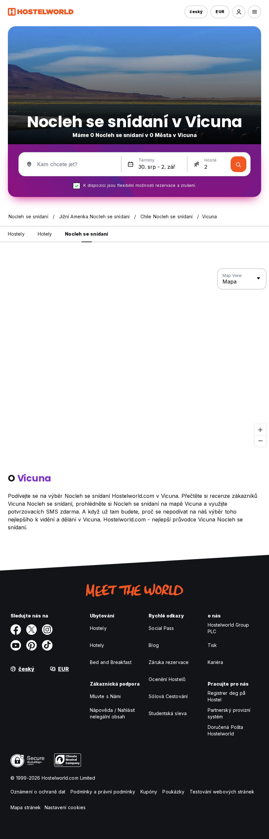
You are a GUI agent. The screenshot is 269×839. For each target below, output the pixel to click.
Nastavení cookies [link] (65, 807)
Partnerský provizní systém (229, 713)
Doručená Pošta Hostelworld (225, 730)
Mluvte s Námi (105, 696)
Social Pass (161, 628)
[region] (134, 357)
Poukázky (173, 791)
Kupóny (148, 791)
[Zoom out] (260, 440)
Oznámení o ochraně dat (37, 791)
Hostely (98, 628)
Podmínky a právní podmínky (103, 791)
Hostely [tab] (16, 234)
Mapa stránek (25, 807)
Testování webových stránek (222, 791)
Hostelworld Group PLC (228, 628)
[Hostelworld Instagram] (47, 629)
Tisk (212, 645)
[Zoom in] (260, 429)
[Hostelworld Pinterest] (31, 645)
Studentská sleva (168, 713)
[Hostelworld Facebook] (15, 629)
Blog (153, 645)
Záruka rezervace (169, 662)
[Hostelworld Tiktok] (47, 645)
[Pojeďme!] (238, 164)
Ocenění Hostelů (167, 679)
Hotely (97, 645)
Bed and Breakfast (111, 662)
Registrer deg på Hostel (227, 696)
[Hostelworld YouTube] (15, 645)
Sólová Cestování (168, 696)
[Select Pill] (238, 11)
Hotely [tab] (45, 234)
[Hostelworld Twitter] (31, 629)
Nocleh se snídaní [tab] (86, 234)
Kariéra (215, 662)
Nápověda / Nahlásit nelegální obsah (112, 713)
